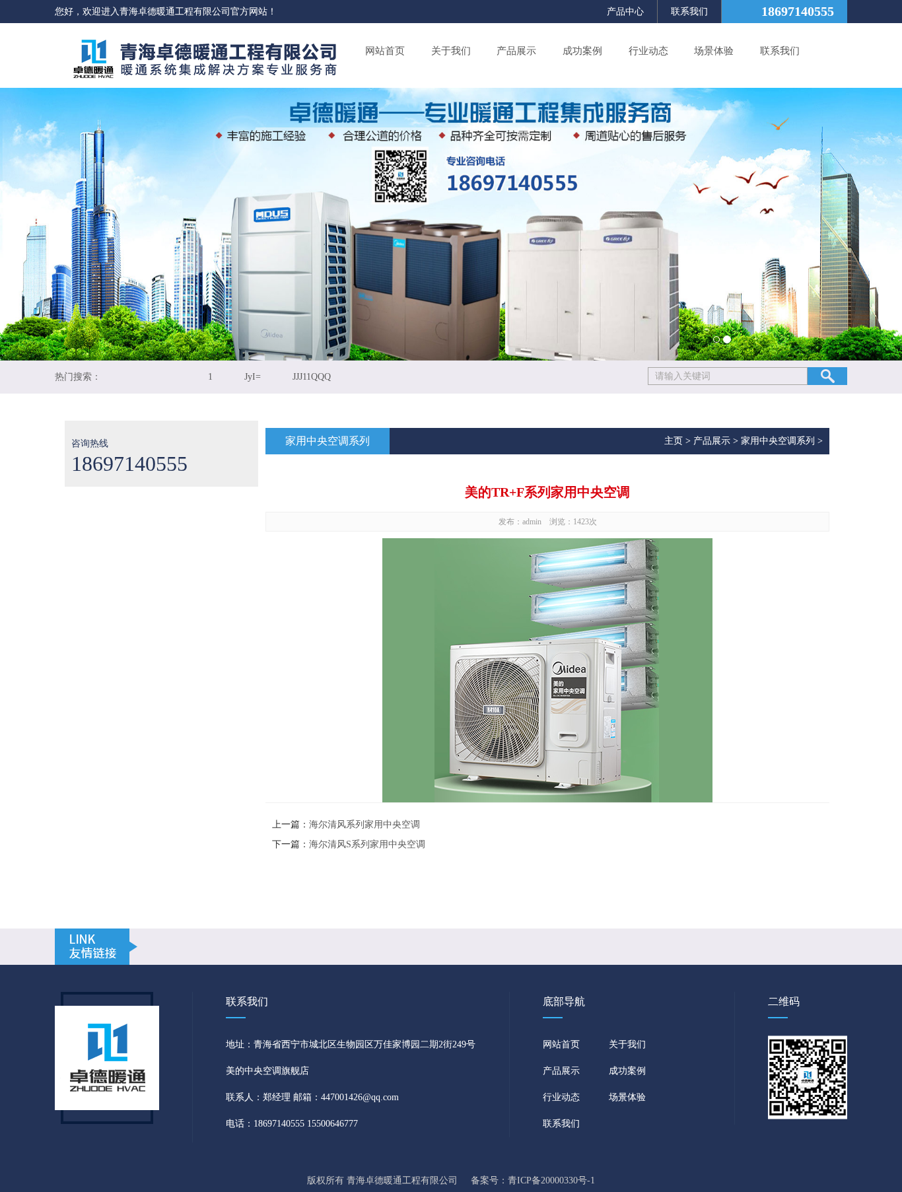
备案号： (489, 1180)
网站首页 (385, 51)
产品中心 (625, 12)
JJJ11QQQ (312, 377)
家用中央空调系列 (778, 441)
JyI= (252, 377)
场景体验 (714, 51)
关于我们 (451, 51)
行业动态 (648, 51)
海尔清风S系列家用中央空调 (367, 844)
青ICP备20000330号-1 (551, 1180)
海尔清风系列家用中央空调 (364, 824)
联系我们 (689, 12)
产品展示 (516, 51)
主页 (673, 441)
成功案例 (582, 51)
